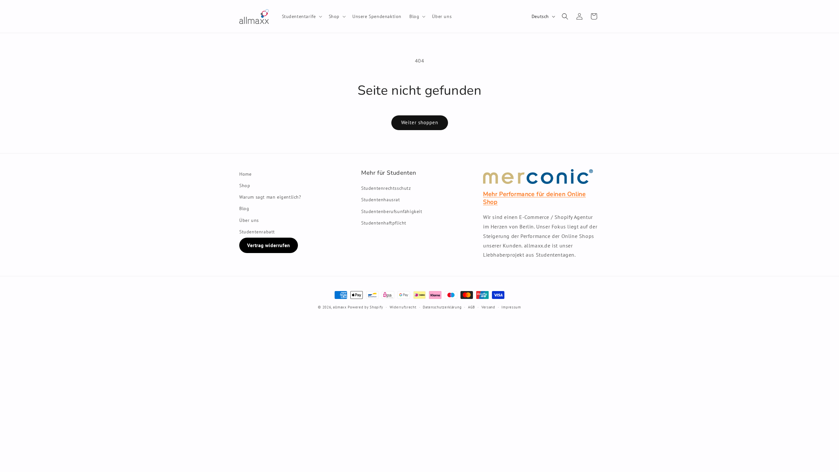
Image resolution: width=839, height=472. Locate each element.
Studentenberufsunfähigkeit (391, 211)
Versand (488, 307)
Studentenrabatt (257, 232)
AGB (471, 307)
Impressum (511, 307)
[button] (301, 16)
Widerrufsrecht (403, 307)
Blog (244, 208)
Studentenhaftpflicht (383, 223)
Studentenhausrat (380, 200)
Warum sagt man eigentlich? (270, 197)
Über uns (249, 220)
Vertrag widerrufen (268, 245)
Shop (244, 185)
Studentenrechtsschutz (386, 188)
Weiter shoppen (419, 122)
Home (245, 174)
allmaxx (340, 307)
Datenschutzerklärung (442, 307)
